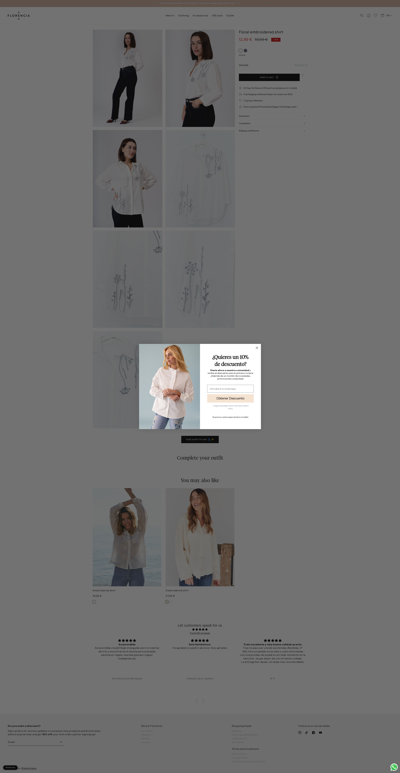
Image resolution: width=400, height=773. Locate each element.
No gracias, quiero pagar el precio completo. (230, 417)
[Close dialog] (257, 348)
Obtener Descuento (230, 398)
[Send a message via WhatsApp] (394, 767)
